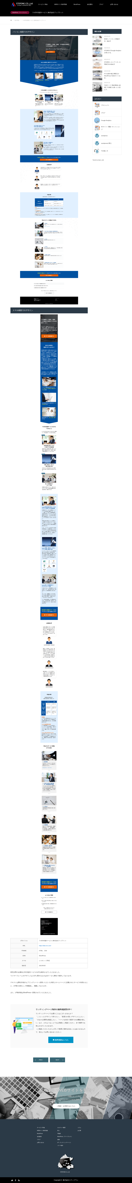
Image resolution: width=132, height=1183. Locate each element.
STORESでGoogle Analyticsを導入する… (112, 51)
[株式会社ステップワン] (24, 4)
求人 (58, 1130)
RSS (18, 1180)
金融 (58, 1139)
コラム (79, 1127)
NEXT (57, 1060)
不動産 (59, 1133)
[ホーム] (11, 17)
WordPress (77, 4)
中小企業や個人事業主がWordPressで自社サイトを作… (112, 76)
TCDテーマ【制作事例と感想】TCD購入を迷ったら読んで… (112, 87)
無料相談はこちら (62, 1040)
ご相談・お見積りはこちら (66, 1106)
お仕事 (79, 1130)
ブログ (101, 4)
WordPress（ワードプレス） (19, 12)
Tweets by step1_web (98, 160)
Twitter (11, 1180)
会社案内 (89, 4)
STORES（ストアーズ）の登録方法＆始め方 (112, 63)
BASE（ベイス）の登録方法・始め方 (112, 40)
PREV (41, 1060)
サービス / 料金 (43, 4)
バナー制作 (60, 1145)
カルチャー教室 (61, 1127)
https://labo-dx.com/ (45, 945)
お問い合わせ (114, 4)
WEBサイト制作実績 (60, 4)
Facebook (15, 1180)
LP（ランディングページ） (64, 1142)
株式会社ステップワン (70, 1180)
